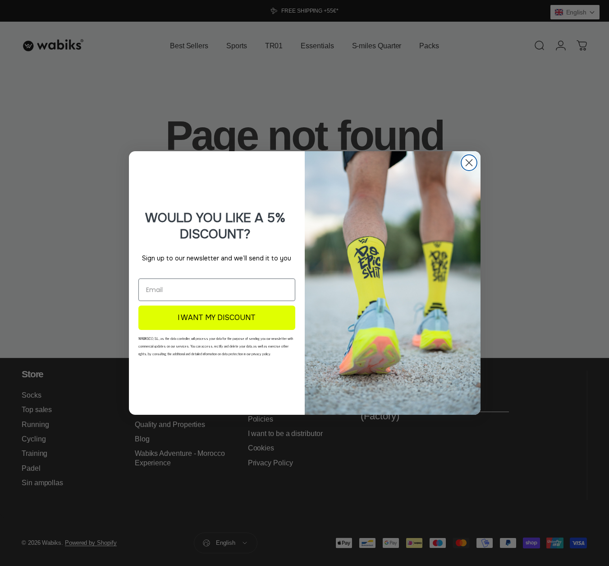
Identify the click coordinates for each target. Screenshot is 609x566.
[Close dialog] (469, 163)
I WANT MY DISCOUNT (217, 317)
